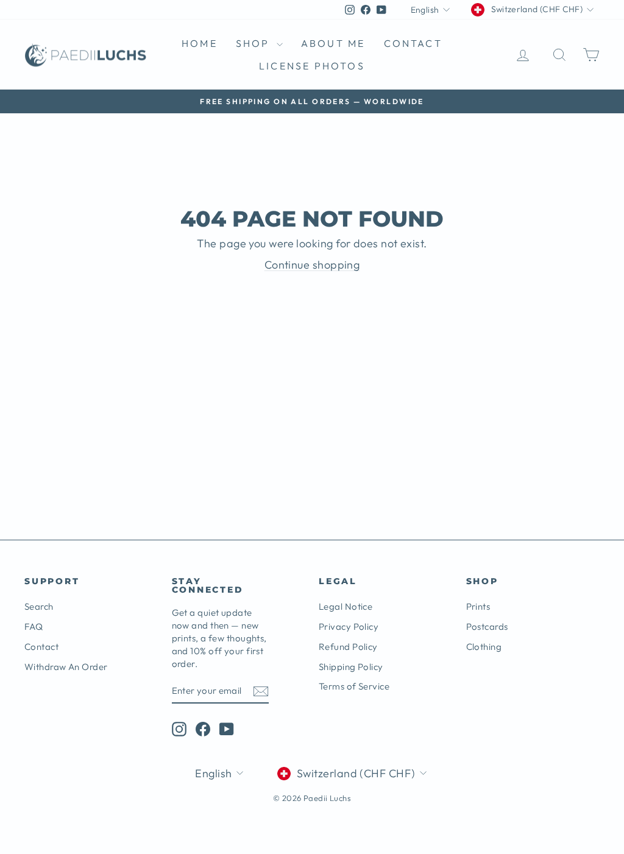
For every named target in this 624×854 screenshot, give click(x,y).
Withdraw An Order (66, 666)
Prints (478, 606)
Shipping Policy (351, 666)
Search (39, 606)
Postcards (487, 626)
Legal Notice (345, 606)
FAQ (33, 626)
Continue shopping (312, 265)
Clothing (484, 646)
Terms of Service (354, 686)
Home (200, 43)
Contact (413, 43)
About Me (333, 43)
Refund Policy (348, 646)
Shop (255, 43)
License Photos (312, 66)
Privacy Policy (348, 626)
